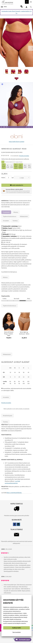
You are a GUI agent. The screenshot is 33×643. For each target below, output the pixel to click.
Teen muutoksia (16, 632)
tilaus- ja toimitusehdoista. (14, 492)
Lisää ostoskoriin (17, 185)
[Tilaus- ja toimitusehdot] (16, 509)
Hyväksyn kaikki (16, 628)
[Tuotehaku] (31, 7)
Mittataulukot (24, 216)
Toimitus (15, 220)
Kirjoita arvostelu (24, 156)
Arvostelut (6, 220)
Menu (5, 6)
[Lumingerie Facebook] (14, 524)
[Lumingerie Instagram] (18, 524)
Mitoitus (15, 212)
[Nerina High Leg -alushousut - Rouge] (16, 43)
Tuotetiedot (6, 212)
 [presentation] (30, 320)
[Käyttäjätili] (26, 7)
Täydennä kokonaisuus (9, 216)
